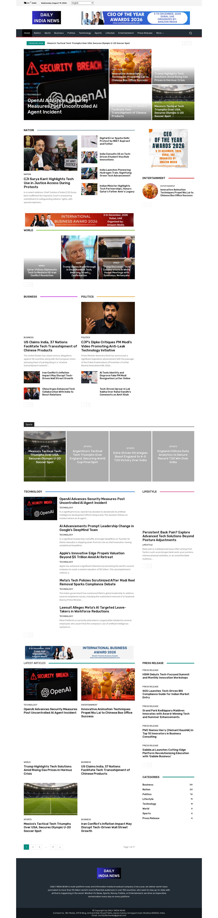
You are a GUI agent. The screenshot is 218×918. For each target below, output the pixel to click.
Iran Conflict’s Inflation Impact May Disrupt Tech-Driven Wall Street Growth (57, 375)
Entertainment (119, 70)
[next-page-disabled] (150, 205)
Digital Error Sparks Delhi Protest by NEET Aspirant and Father (115, 141)
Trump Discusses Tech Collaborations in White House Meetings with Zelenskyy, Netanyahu (116, 271)
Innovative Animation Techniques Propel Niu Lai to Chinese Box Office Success (176, 192)
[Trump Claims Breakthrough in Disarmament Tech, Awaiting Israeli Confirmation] (79, 257)
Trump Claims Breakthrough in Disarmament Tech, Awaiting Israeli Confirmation (79, 271)
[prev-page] (26, 284)
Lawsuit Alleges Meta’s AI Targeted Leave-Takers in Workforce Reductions (93, 609)
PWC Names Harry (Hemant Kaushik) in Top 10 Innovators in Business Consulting (168, 733)
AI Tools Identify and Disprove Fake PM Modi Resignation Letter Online (115, 375)
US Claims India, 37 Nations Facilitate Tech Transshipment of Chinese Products (50, 346)
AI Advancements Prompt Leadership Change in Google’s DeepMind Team (97, 528)
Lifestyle (148, 545)
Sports (158, 102)
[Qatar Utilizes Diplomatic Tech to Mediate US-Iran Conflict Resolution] (42, 257)
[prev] (184, 43)
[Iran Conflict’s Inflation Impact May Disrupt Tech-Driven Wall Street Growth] (32, 377)
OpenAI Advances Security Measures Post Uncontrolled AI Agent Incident (86, 43)
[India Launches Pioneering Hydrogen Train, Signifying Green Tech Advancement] (89, 173)
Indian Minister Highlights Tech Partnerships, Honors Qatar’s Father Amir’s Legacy (117, 188)
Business (116, 102)
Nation (27, 174)
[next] (189, 43)
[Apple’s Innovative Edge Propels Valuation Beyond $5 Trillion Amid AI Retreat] (40, 563)
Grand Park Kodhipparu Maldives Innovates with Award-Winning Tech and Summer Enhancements (166, 714)
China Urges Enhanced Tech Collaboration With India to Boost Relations (58, 391)
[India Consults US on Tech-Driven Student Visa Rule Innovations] (89, 157)
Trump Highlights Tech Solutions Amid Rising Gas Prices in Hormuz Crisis (48, 770)
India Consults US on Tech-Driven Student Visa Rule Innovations (115, 156)
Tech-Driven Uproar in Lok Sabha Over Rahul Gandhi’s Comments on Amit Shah (115, 391)
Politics (85, 337)
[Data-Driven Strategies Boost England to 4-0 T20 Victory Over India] (130, 456)
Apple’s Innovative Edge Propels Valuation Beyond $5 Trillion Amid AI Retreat (92, 555)
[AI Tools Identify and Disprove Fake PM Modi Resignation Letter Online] (89, 377)
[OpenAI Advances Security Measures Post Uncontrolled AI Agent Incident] (66, 84)
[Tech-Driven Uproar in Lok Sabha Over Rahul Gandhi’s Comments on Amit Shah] (89, 393)
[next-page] (31, 284)
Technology (34, 95)
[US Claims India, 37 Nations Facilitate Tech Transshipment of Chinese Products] (130, 102)
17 (53, 847)
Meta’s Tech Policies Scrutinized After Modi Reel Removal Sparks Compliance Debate (97, 582)
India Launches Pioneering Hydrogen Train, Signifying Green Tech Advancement (116, 172)
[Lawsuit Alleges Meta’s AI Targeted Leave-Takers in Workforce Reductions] (40, 617)
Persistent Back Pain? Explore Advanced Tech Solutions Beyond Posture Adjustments (168, 536)
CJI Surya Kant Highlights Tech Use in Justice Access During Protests (49, 183)
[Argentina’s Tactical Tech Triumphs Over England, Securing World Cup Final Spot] (88, 456)
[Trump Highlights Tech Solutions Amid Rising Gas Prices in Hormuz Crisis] (173, 66)
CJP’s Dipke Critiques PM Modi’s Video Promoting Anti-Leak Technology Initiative (106, 346)
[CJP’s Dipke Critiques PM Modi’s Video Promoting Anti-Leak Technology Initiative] (108, 318)
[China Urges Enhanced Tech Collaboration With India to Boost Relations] (32, 393)
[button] (190, 33)
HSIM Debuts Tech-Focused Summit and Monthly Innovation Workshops (166, 676)
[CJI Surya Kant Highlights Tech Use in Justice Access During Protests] (50, 153)
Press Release (150, 670)
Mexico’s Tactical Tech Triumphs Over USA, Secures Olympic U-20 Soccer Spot (47, 827)
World (157, 70)
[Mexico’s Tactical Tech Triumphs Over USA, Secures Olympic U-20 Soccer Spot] (173, 102)
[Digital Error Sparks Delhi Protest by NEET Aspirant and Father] (89, 141)
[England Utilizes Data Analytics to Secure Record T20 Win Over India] (173, 456)
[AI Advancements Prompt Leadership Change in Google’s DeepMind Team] (40, 535)
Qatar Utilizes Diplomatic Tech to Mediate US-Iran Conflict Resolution (42, 272)
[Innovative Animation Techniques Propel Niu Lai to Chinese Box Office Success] (130, 66)
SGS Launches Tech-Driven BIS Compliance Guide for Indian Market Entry (166, 694)
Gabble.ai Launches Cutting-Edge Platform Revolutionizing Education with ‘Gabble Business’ (166, 753)
